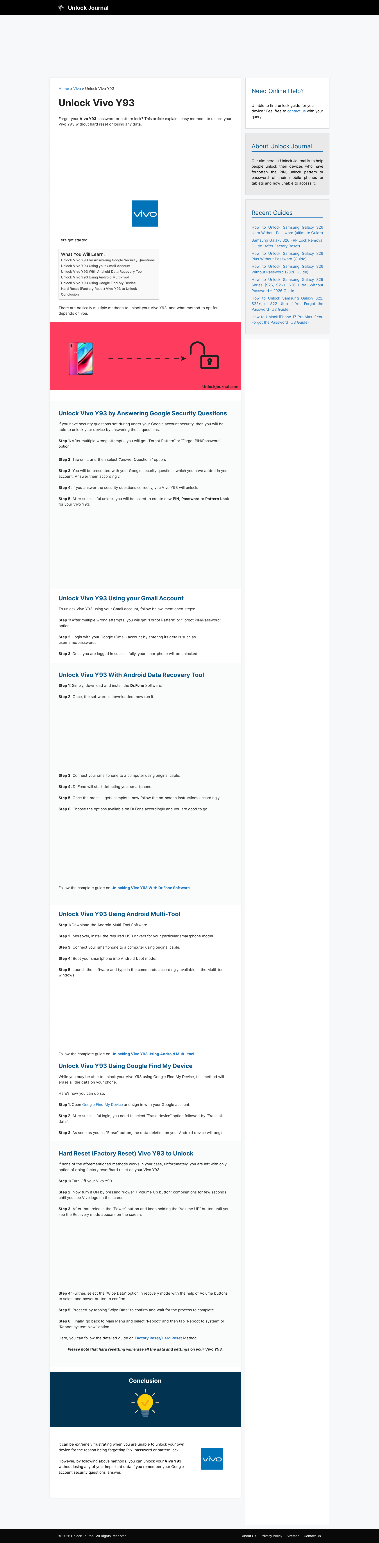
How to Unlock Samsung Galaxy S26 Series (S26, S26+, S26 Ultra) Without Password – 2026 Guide (287, 285)
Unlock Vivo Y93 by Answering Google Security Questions (108, 260)
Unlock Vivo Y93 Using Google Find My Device (98, 283)
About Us (249, 1536)
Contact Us (312, 1536)
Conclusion (70, 294)
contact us (296, 111)
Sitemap (293, 1536)
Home (64, 88)
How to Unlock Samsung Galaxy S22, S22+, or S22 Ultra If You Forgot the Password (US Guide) (287, 304)
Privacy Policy (271, 1536)
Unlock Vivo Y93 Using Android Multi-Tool (95, 277)
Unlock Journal (88, 7)
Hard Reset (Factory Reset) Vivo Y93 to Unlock (99, 289)
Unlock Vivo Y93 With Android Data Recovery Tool (102, 271)
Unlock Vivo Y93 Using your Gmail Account (96, 266)
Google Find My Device (102, 1104)
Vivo (77, 88)
